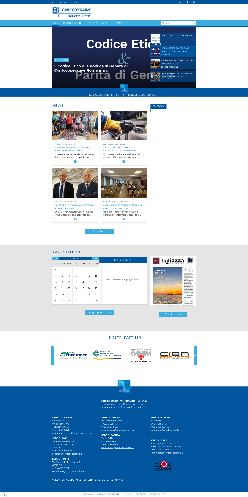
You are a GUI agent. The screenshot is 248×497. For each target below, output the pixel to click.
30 (69, 294)
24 (76, 288)
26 (89, 288)
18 (83, 282)
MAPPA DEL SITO (157, 494)
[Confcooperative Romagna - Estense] (71, 12)
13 (96, 276)
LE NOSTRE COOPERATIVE (142, 95)
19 (89, 282)
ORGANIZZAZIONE (72, 23)
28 (56, 294)
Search (194, 23)
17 (76, 282)
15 (62, 282)
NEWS (104, 23)
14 (56, 282)
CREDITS (140, 494)
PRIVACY (88, 494)
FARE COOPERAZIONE (101, 95)
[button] (84, 23)
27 (96, 288)
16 (69, 282)
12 (89, 276)
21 (56, 288)
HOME (55, 23)
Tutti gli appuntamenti (99, 312)
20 (96, 282)
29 (62, 294)
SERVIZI (93, 23)
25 (83, 288)
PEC (54, 2)
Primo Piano (61, 60)
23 (69, 288)
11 (82, 276)
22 (62, 288)
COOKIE (127, 494)
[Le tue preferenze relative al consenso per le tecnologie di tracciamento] (4, 495)
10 (76, 276)
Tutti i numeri (173, 314)
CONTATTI (120, 23)
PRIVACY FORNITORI (108, 494)
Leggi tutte (99, 231)
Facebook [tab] (158, 106)
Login (76, 2)
